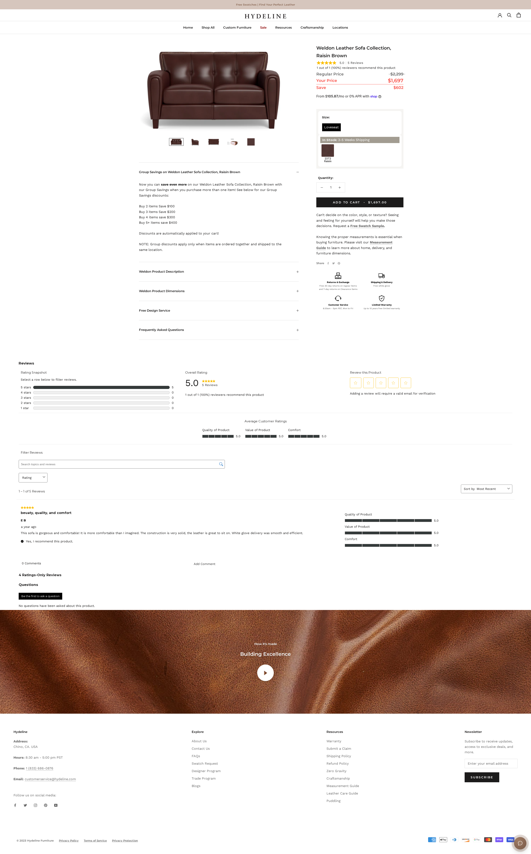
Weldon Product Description (161, 271)
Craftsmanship (312, 27)
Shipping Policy (338, 756)
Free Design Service (154, 310)
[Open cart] (519, 16)
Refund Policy (337, 763)
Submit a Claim (338, 749)
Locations (340, 27)
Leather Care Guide (342, 793)
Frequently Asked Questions (161, 330)
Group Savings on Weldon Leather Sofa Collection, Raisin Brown (189, 172)
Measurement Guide (342, 786)
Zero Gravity (336, 771)
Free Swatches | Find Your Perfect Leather (265, 4)
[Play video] (265, 672)
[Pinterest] (339, 263)
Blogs (196, 786)
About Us (199, 741)
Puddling (333, 801)
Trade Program (204, 778)
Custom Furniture (237, 27)
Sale (263, 27)
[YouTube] (55, 805)
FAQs (196, 756)
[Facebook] (328, 263)
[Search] (509, 16)
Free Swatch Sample (367, 226)
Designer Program (206, 771)
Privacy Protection (125, 840)
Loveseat (331, 127)
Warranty (333, 741)
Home (188, 27)
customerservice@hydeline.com (50, 779)
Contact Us (201, 749)
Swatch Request (205, 763)
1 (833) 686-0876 (39, 768)
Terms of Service (95, 840)
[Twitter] (333, 263)
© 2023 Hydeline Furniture (35, 840)
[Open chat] (520, 843)
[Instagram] (35, 805)
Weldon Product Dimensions (162, 291)
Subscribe (482, 777)
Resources (283, 27)
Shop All (208, 27)
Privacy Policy (69, 840)
